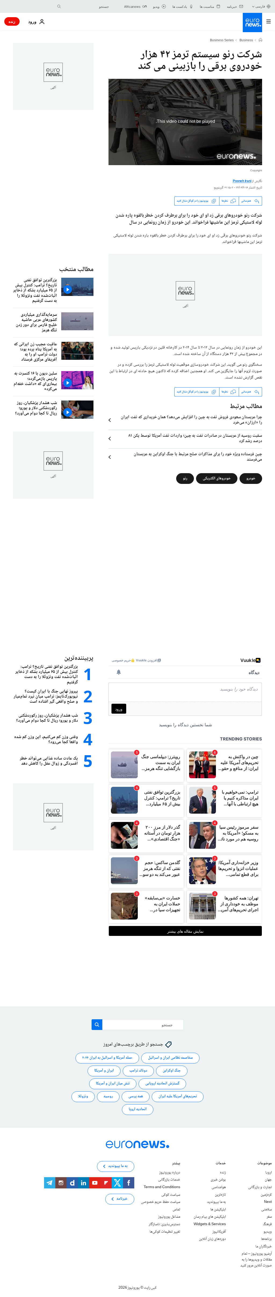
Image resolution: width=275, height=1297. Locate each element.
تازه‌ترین (220, 1195)
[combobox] (86, 6)
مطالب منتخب (76, 269)
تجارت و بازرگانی (260, 1187)
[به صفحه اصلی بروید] (252, 22)
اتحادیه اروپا (138, 1109)
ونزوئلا (83, 1097)
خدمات (221, 1164)
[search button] (59, 6)
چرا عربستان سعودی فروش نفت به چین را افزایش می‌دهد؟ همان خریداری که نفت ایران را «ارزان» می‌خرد (191, 420)
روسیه (108, 1097)
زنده (12, 21)
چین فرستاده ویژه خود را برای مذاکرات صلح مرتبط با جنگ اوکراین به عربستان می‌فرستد (198, 457)
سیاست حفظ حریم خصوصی (160, 1202)
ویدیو (267, 1232)
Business (246, 41)
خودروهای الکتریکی (217, 478)
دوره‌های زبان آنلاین (212, 1239)
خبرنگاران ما (263, 1246)
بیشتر (176, 1164)
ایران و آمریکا (104, 1071)
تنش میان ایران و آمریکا (113, 1084)
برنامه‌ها (266, 1239)
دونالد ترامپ (138, 1071)
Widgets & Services (210, 1224)
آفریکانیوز (219, 1232)
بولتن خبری (218, 1180)
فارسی (260, 6)
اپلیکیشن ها (218, 1209)
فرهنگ (267, 1224)
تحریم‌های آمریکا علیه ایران (177, 1097)
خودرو (250, 478)
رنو (185, 478)
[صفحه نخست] (260, 40)
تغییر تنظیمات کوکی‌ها (165, 1232)
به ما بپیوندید (216, 1202)
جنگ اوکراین (172, 1071)
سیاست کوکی (170, 1195)
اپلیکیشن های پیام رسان (210, 1217)
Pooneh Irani (242, 181)
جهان (268, 1180)
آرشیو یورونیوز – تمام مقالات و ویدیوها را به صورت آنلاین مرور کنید (256, 1260)
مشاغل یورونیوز (169, 1217)
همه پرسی (135, 1097)
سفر (269, 1217)
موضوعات (264, 1164)
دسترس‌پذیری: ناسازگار (164, 1224)
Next (268, 1202)
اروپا (268, 1172)
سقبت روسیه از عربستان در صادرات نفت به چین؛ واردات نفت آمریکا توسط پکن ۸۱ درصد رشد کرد (195, 438)
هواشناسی (219, 1187)
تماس (176, 1209)
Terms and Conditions (162, 1187)
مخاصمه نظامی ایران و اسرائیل (170, 1058)
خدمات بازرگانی (169, 1180)
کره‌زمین (266, 1195)
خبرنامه (122, 1199)
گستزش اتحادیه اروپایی (162, 1084)
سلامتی (266, 1209)
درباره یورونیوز (169, 1172)
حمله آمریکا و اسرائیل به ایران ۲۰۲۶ (107, 1058)
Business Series (222, 41)
